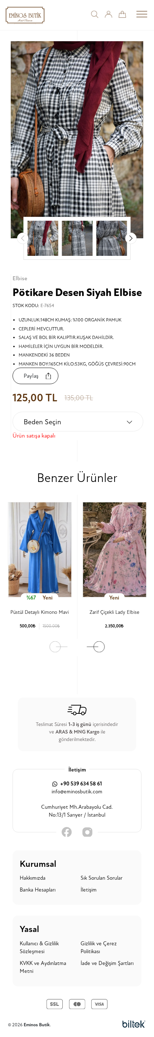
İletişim (89, 890)
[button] (131, 238)
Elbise (20, 278)
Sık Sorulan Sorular (101, 878)
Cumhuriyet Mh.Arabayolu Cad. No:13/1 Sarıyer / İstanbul (77, 811)
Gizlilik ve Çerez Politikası (99, 947)
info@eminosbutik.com (77, 791)
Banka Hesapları (38, 890)
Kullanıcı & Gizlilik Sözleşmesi (39, 947)
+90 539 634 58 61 (80, 783)
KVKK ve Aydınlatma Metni (43, 967)
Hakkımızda (32, 878)
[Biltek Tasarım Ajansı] (133, 1025)
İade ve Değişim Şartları (107, 963)
